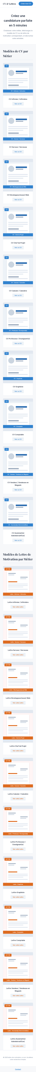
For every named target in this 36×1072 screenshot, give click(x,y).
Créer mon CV (26, 4)
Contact (18, 1069)
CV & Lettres (9, 3)
